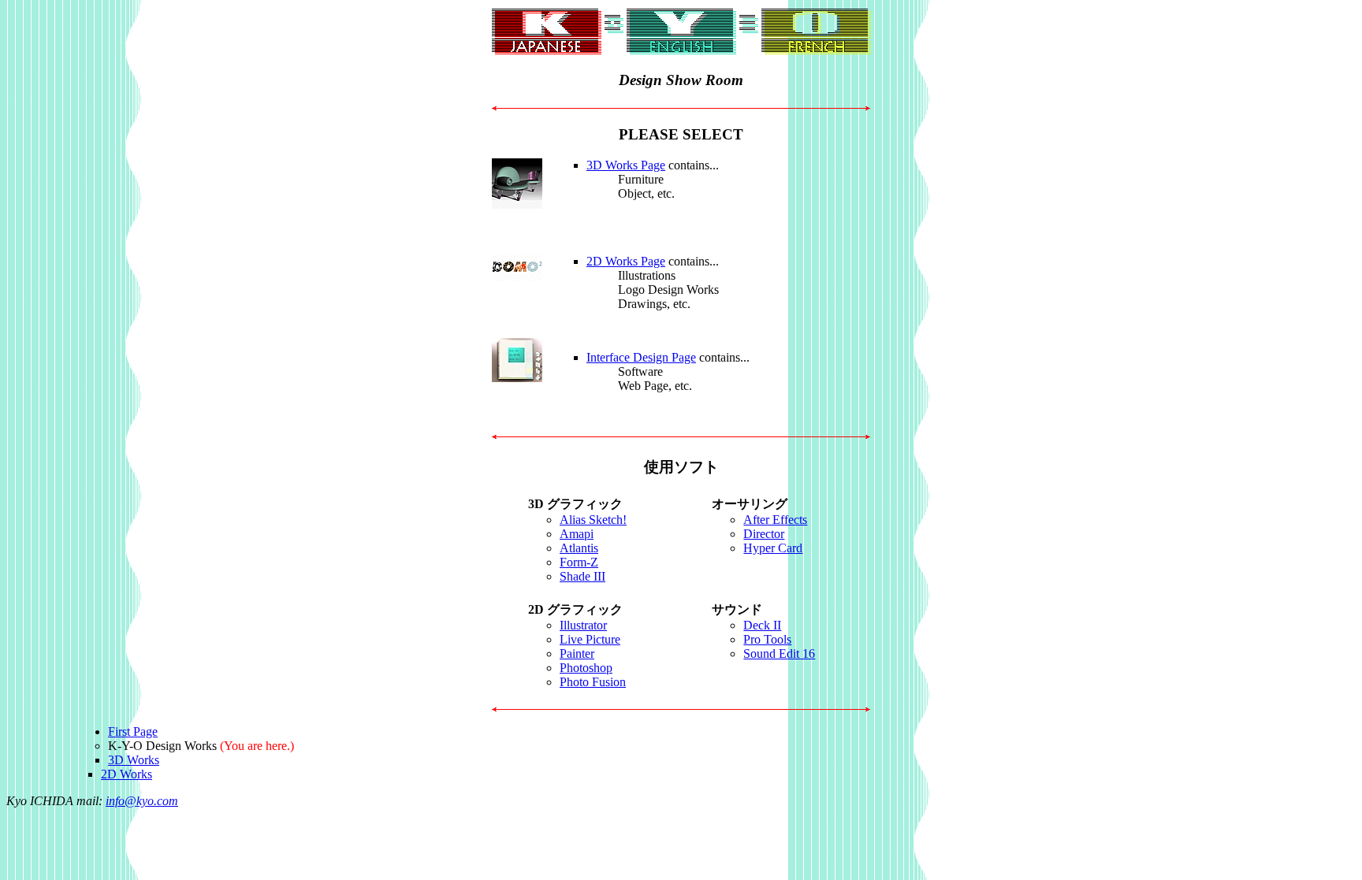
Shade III (582, 576)
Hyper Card (772, 548)
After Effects (775, 519)
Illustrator (583, 625)
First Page (133, 731)
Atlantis (579, 548)
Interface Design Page (641, 357)
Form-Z (579, 562)
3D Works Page (625, 165)
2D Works (126, 774)
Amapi (577, 533)
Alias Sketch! (593, 519)
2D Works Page (625, 261)
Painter (577, 653)
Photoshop (586, 667)
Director (763, 533)
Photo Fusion (593, 682)
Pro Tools (767, 639)
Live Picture (590, 639)
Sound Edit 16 (779, 653)
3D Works (133, 760)
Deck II (762, 625)
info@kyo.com (142, 801)
